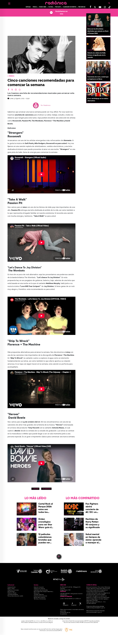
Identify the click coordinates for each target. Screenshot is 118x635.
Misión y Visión (11, 588)
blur (89, 95)
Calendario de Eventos (69, 7)
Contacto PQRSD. (100, 594)
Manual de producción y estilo (15, 596)
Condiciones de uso (65, 612)
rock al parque (92, 26)
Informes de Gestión (13, 594)
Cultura (50, 7)
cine (19, 529)
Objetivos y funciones (13, 590)
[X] (12, 89)
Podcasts (58, 7)
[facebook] (8, 89)
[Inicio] (55, 2)
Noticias (28, 7)
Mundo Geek (42, 7)
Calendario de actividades (41, 590)
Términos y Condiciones (40, 599)
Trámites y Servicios (39, 594)
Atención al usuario (39, 587)
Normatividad (11, 591)
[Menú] (9, 3)
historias (90, 49)
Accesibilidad (63, 614)
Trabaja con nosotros (39, 588)
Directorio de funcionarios (40, 596)
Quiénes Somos (11, 587)
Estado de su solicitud (39, 597)
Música (35, 7)
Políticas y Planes (12, 593)
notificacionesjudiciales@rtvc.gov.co (95, 607)
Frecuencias (81, 7)
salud (67, 544)
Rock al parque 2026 (23, 514)
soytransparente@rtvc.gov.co (94, 612)
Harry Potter (69, 529)
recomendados (47, 488)
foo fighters (69, 514)
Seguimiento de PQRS (92, 600)
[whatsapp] (16, 89)
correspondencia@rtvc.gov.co (94, 593)
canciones (36, 488)
